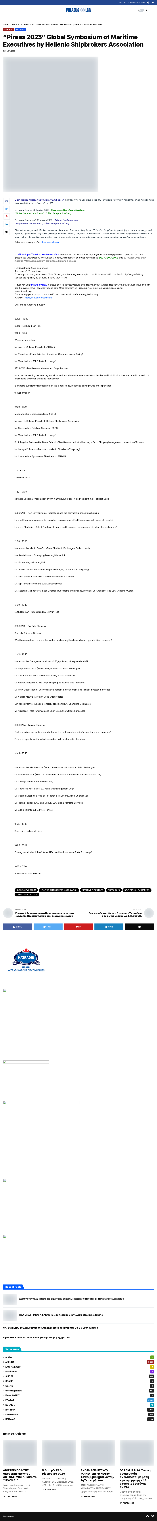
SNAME (79, 1381)
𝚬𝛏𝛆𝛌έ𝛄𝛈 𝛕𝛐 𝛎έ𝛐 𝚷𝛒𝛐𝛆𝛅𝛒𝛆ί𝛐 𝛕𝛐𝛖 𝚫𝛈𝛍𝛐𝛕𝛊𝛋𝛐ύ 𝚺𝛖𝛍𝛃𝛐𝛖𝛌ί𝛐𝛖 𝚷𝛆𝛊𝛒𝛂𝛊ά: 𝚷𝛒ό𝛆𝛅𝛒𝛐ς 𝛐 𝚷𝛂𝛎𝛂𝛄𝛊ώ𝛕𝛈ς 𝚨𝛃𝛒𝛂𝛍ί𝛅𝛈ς (71, 1298)
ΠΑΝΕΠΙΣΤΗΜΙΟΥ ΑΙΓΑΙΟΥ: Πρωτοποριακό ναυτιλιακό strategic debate (61, 1315)
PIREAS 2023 (114, 890)
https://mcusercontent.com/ (38, 297)
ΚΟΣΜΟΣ (79, 1405)
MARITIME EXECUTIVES (92, 890)
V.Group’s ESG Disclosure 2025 (53, 1472)
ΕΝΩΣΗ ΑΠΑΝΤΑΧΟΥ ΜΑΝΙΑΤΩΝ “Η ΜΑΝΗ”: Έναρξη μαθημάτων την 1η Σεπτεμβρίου (97, 1475)
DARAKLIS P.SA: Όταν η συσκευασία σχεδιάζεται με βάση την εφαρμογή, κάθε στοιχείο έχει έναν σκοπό (135, 1479)
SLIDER (79, 1376)
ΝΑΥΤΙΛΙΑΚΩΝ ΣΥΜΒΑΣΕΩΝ (136, 890)
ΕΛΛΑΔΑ (79, 1400)
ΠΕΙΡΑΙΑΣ (79, 1419)
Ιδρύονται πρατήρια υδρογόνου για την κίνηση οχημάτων (36, 1337)
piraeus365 (11, 1496)
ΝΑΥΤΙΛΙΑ (20, 29)
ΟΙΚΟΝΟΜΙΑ (79, 1414)
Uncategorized (79, 1390)
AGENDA (15, 24)
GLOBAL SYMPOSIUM (26, 890)
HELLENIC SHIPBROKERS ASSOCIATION (59, 890)
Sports (79, 1386)
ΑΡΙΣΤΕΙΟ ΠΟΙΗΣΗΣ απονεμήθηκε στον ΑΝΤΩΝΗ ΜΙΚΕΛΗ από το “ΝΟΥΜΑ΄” (20, 1475)
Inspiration (79, 1371)
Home (5, 24)
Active (79, 1357)
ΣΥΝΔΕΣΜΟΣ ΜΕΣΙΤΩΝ (27, 894)
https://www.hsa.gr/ (50, 242)
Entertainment (79, 1366)
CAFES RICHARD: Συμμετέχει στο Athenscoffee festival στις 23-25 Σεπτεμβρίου (50, 1327)
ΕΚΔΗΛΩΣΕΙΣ (79, 1395)
